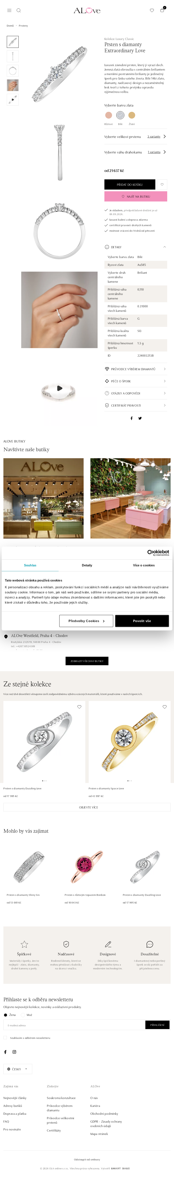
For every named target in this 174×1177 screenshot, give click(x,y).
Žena (12, 1015)
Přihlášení (157, 1025)
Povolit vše (142, 621)
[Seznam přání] (152, 10)
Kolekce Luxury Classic (119, 39)
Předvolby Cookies (84, 621)
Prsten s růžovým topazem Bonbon (85, 894)
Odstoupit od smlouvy (87, 1159)
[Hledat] (18, 10)
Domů (10, 25)
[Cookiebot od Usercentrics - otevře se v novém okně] (150, 553)
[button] (135, 247)
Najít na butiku (138, 196)
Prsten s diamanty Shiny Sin (23, 894)
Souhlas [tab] (30, 565)
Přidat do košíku (130, 184)
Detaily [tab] (87, 565)
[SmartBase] (120, 1168)
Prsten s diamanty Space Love (106, 788)
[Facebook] (5, 1052)
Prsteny (23, 25)
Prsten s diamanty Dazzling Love (22, 788)
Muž (29, 1015)
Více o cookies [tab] (144, 565)
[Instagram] (14, 1052)
